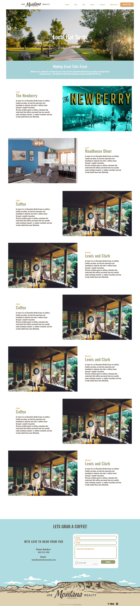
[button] (114, 4)
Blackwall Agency (77, 604)
